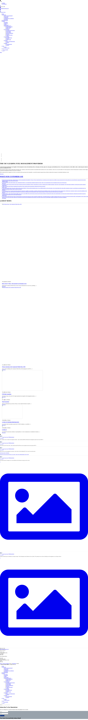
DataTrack (5, 40)
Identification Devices (7, 25)
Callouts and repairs (9, 687)
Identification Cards (9, 26)
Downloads (6, 19)
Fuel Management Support (10, 30)
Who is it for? (6, 16)
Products (3, 21)
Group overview (6, 47)
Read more (4, 286)
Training (7, 688)
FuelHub (3, 3)
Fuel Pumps (6, 23)
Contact (3, 50)
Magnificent (14, 663)
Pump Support (8, 31)
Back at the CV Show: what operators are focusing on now (14, 283)
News (3, 48)
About (3, 46)
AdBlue (5, 676)
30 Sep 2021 (2, 449)
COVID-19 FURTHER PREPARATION (10, 422)
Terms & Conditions (6, 663)
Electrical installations (9, 33)
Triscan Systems (6, 36)
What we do (4, 14)
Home (3, 13)
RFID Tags (8, 28)
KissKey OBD (8, 27)
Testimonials (6, 17)
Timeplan (5, 43)
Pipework (7, 34)
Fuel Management (5, 20)
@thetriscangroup (11, 437)
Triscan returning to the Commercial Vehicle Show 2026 (13, 366)
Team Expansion (5, 401)
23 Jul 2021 (1, 458)
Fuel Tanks (6, 22)
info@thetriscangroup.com (4, 8)
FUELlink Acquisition (6, 394)
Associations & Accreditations (9, 18)
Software (7, 38)
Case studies (6, 49)
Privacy (1, 663)
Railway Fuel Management (10, 41)
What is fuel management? (8, 15)
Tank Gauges (6, 677)
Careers (5, 699)
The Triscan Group (5, 437)
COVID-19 (4, 429)
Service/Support (6, 29)
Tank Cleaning (8, 32)
